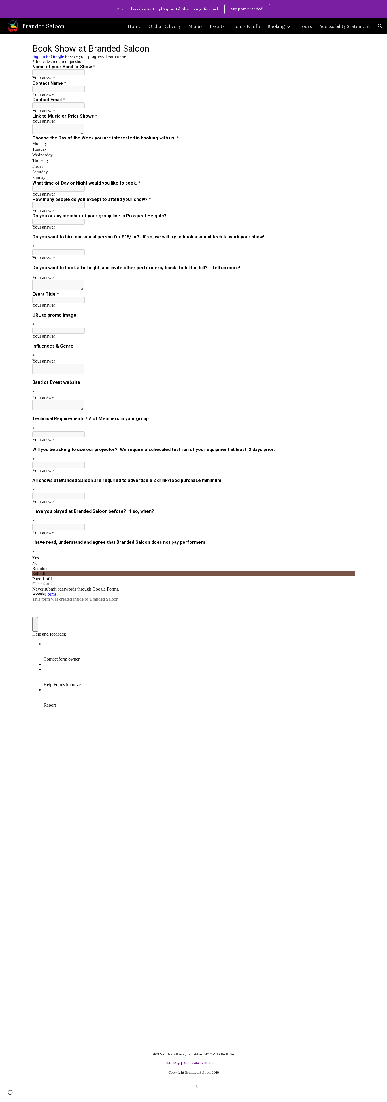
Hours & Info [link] (246, 26)
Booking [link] (276, 26)
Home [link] (134, 26)
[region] (193, 9)
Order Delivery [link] (164, 26)
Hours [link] (305, 26)
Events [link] (217, 26)
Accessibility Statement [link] (344, 26)
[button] (380, 26)
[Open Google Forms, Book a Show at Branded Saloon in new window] (346, 48)
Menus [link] (195, 26)
